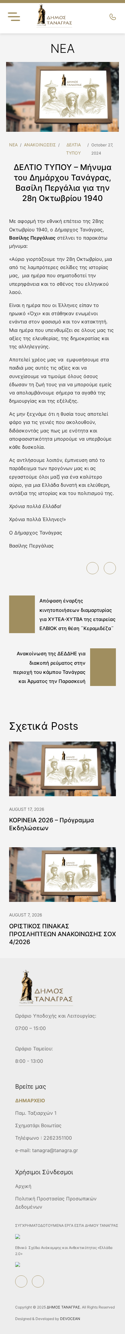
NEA (13, 144)
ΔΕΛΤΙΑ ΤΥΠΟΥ (73, 148)
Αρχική (23, 1186)
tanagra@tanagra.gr (55, 1150)
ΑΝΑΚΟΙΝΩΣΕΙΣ (40, 144)
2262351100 (57, 1138)
